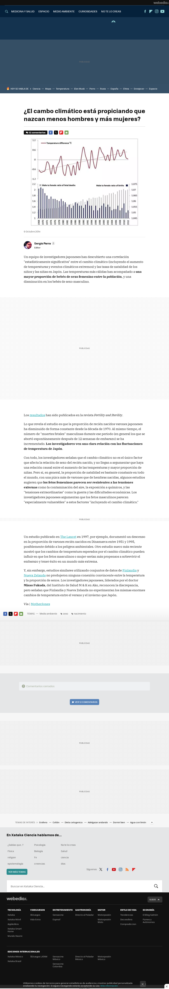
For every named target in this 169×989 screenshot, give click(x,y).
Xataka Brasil (14, 961)
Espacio (153, 88)
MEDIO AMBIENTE (64, 11)
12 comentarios (37, 132)
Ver (86, 702)
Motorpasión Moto (104, 921)
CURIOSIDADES (88, 11)
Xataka (11, 914)
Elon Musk (79, 88)
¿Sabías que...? (15, 844)
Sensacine (58, 914)
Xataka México (15, 956)
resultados (37, 415)
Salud (64, 851)
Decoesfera (126, 919)
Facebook (145, 11)
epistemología (15, 863)
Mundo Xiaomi (15, 935)
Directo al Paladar (84, 914)
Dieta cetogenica (74, 822)
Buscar (156, 886)
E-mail (66, 133)
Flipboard (151, 11)
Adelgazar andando (98, 822)
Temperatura (62, 88)
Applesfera (13, 924)
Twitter (56, 133)
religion (12, 857)
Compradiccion (128, 924)
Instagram (157, 11)
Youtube (162, 11)
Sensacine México (58, 958)
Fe (35, 857)
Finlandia (129, 570)
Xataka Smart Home (15, 930)
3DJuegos (35, 914)
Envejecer (139, 88)
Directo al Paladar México (84, 958)
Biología (38, 851)
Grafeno (43, 822)
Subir (152, 899)
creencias (39, 863)
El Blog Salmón (150, 914)
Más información (109, 985)
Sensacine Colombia (58, 965)
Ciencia (36, 88)
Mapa (48, 88)
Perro (92, 88)
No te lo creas (68, 844)
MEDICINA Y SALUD (22, 11)
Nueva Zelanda (35, 575)
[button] (44, 243)
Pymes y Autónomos (149, 921)
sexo (65, 613)
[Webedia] (161, 3)
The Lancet (68, 537)
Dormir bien (119, 822)
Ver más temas (17, 871)
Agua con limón (138, 822)
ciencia (65, 857)
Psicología (39, 844)
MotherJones (40, 604)
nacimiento (80, 613)
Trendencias (126, 914)
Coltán (56, 822)
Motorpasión (104, 914)
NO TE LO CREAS (111, 11)
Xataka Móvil (14, 919)
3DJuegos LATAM (38, 956)
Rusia (103, 88)
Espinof (56, 919)
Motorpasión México (104, 958)
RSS (127, 868)
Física (11, 851)
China (126, 88)
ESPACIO (43, 11)
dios (63, 863)
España (114, 88)
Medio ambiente (48, 613)
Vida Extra (35, 919)
